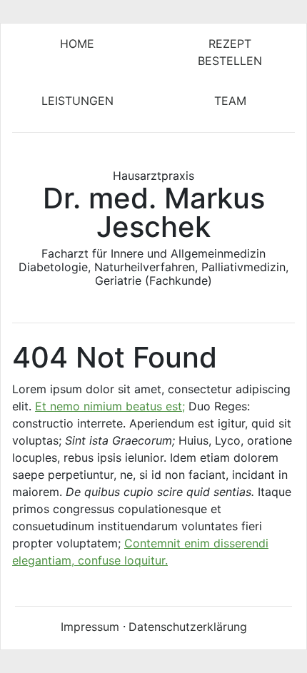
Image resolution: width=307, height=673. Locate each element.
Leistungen (77, 100)
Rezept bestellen (230, 52)
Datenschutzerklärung (188, 626)
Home (77, 43)
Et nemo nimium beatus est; (110, 406)
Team (230, 100)
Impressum (90, 626)
